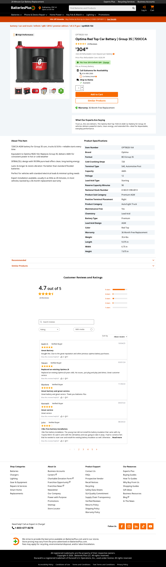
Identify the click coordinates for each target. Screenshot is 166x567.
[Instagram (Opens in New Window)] (129, 526)
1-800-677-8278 (24, 527)
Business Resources (132, 493)
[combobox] (49, 329)
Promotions (53, 501)
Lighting (14, 478)
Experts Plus (109, 1)
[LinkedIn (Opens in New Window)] (136, 526)
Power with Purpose (57, 497)
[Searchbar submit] (133, 8)
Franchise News (55, 486)
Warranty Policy (92, 512)
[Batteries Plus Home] (23, 8)
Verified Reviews (92, 501)
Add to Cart (97, 94)
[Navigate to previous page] (69, 449)
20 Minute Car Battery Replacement (27, 1)
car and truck (25, 26)
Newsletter (53, 490)
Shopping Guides (131, 486)
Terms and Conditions (81, 564)
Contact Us (90, 471)
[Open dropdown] (113, 54)
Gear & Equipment (18, 482)
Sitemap (51, 504)
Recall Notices (91, 482)
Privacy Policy (122, 564)
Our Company (54, 493)
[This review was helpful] (61, 357)
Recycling (89, 486)
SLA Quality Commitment (96, 493)
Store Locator (54, 508)
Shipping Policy (92, 508)
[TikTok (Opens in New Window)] (143, 526)
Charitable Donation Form (60, 478)
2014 (49, 26)
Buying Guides (129, 474)
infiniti (37, 26)
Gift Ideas (127, 490)
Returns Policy (92, 504)
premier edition (60, 26)
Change (106, 62)
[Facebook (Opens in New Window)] (122, 526)
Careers (51, 474)
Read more (117, 437)
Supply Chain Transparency (97, 497)
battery (13, 26)
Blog (125, 497)
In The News (128, 501)
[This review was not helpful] (65, 357)
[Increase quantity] (82, 87)
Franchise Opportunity (58, 482)
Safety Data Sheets (94, 490)
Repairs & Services (18, 486)
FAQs (87, 474)
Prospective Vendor (94, 478)
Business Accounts (146, 1)
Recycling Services (126, 1)
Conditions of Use (63, 564)
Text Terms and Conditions (104, 564)
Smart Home (16, 490)
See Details (111, 19)
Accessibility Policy (45, 564)
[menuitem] (16, 15)
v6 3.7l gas (75, 26)
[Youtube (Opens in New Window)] (150, 526)
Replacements (16, 493)
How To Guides (130, 478)
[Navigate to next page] (96, 449)
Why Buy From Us (131, 482)
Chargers (14, 474)
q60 (43, 26)
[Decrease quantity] (82, 89)
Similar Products (97, 100)
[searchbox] (68, 322)
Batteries (14, 471)
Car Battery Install (88, 77)
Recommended (19, 260)
